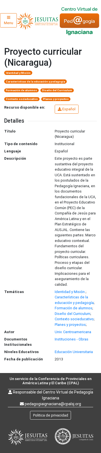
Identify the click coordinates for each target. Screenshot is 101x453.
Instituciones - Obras (71, 339)
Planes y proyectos (56, 99)
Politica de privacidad (50, 415)
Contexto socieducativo (22, 99)
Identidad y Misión (18, 73)
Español (68, 109)
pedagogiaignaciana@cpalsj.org (53, 403)
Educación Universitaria (74, 351)
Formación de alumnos (21, 90)
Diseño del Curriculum (57, 90)
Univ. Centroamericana (73, 332)
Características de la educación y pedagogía (35, 81)
